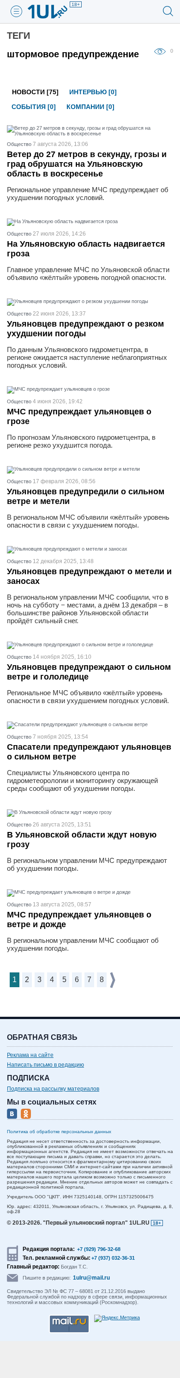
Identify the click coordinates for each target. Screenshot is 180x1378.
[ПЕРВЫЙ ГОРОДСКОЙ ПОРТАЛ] (53, 11)
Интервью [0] (93, 92)
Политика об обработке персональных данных (59, 1131)
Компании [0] (90, 106)
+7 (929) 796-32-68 (98, 1249)
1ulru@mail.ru (91, 1278)
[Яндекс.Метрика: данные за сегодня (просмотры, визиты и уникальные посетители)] (117, 1318)
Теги (18, 35)
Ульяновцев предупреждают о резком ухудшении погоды (85, 328)
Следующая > (113, 980)
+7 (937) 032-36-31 (113, 1258)
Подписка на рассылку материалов (53, 1089)
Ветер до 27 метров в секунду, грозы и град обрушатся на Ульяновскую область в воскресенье (87, 164)
